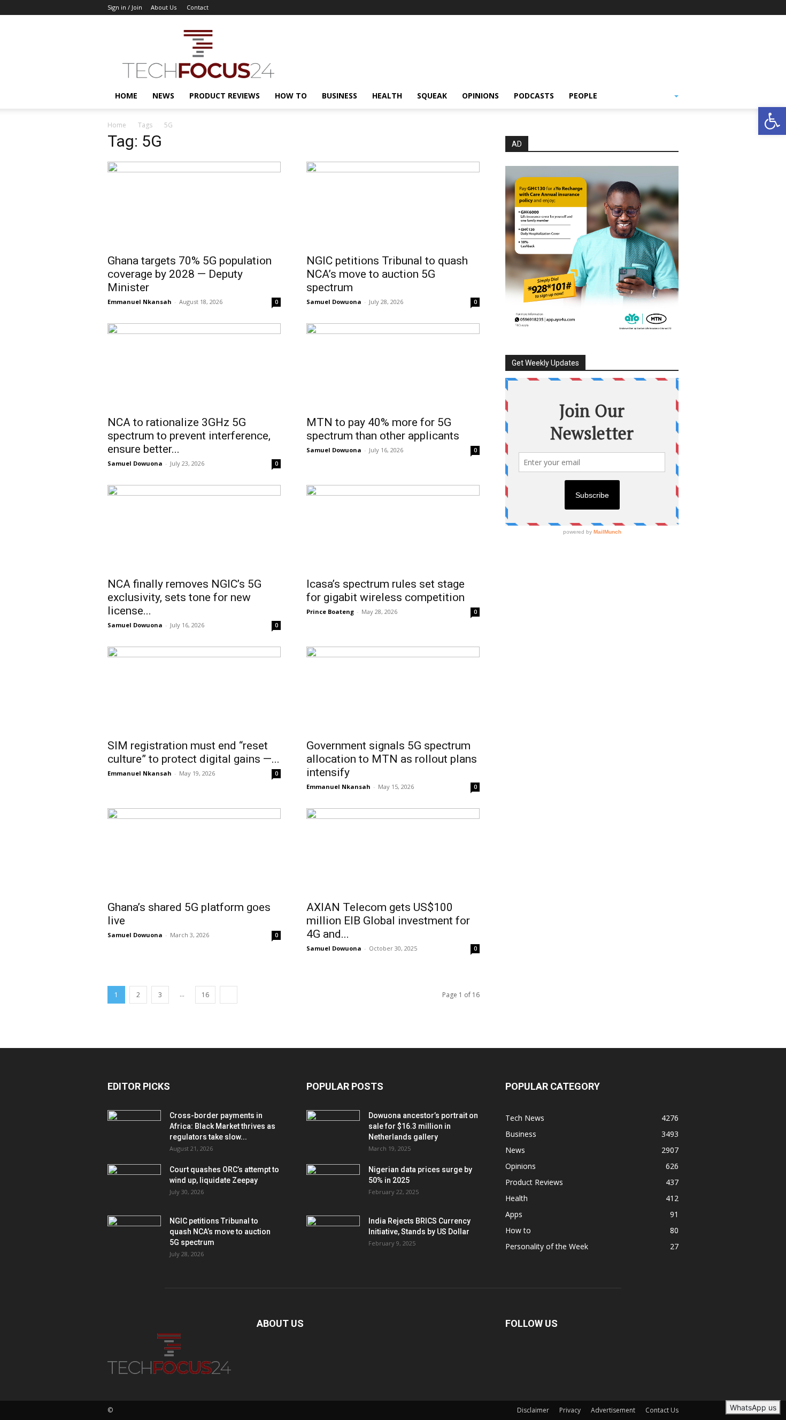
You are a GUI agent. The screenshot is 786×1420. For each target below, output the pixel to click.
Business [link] (339, 95)
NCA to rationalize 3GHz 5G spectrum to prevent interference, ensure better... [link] (189, 435)
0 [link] (276, 302)
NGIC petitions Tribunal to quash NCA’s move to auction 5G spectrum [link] (387, 274)
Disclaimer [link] (533, 1410)
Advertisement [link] (613, 1410)
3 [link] (160, 994)
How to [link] (291, 95)
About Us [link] (163, 7)
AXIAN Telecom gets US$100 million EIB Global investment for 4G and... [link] (388, 920)
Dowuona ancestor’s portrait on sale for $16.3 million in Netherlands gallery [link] (423, 1126)
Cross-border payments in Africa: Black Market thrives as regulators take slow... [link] (222, 1126)
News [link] (163, 95)
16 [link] (205, 994)
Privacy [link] (570, 1410)
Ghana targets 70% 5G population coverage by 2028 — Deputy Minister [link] (189, 274)
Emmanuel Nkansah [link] (139, 302)
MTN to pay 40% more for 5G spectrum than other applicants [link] (382, 429)
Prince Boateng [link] (330, 612)
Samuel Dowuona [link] (333, 302)
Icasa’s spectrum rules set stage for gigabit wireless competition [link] (385, 591)
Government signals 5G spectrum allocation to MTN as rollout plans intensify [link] (391, 759)
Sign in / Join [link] (124, 7)
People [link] (583, 95)
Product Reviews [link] (224, 95)
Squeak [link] (432, 95)
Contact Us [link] (662, 1410)
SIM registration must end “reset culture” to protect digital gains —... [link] (193, 752)
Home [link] (126, 95)
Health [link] (387, 95)
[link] (772, 121)
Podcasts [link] (534, 95)
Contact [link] (198, 7)
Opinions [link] (480, 95)
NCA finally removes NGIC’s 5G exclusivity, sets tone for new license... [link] (184, 597)
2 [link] (138, 994)
